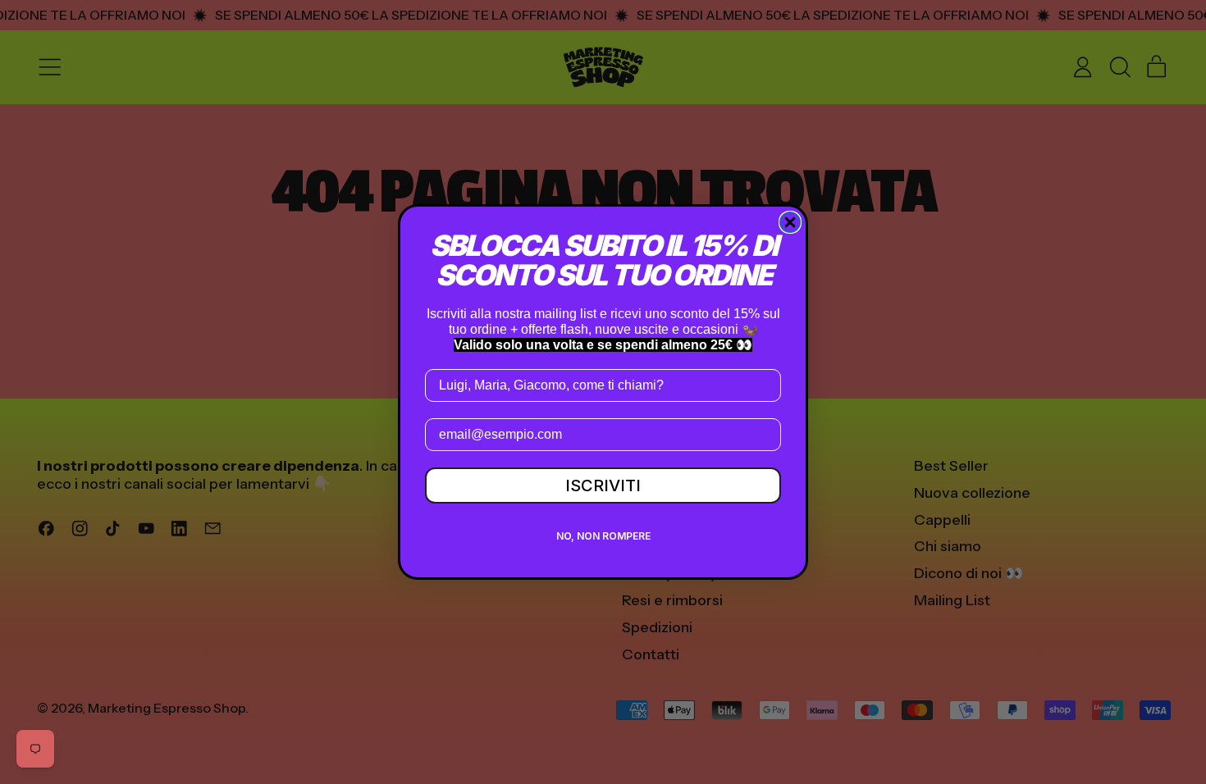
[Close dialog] (790, 222)
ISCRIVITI (603, 485)
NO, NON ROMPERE (603, 536)
